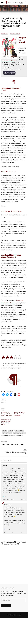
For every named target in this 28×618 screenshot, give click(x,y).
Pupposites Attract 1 (8, 435)
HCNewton (4, 33)
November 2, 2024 (10, 532)
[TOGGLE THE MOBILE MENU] (2, 2)
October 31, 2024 (8, 499)
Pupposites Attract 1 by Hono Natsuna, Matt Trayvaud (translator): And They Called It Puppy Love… (13, 23)
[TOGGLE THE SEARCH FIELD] (26, 2)
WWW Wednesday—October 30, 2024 (12, 444)
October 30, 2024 (15, 33)
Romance (19, 435)
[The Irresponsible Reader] (14, 2)
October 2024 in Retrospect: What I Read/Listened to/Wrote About (6, 415)
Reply (23, 499)
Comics (11, 430)
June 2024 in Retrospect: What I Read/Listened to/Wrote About (19, 414)
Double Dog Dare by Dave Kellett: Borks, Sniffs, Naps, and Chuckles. (6, 422)
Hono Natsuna (19, 430)
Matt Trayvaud (6, 433)
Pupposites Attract (8, 60)
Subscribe (6, 605)
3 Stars (4, 430)
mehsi (5, 466)
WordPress (17, 615)
